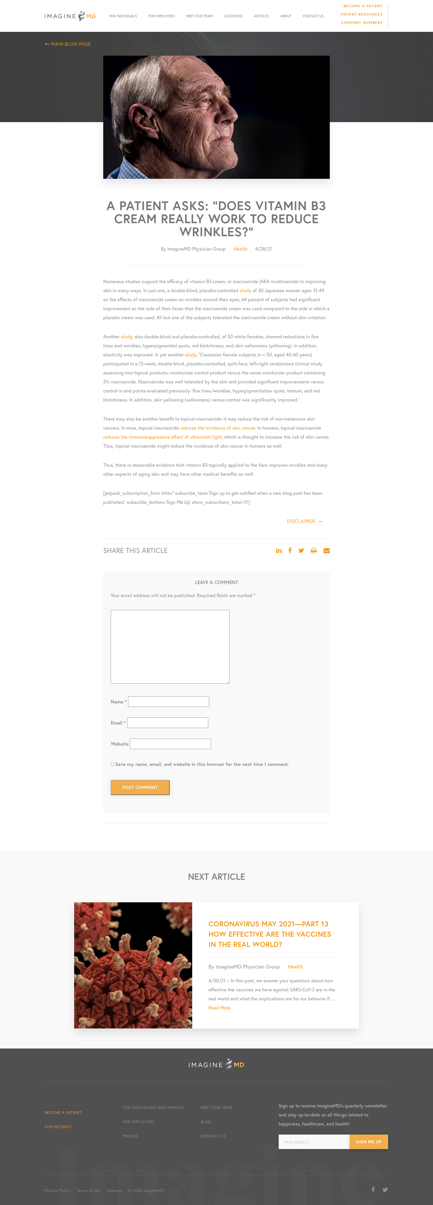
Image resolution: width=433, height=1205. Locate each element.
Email (118, 722)
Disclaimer (301, 521)
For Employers (161, 16)
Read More (219, 1007)
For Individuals (123, 16)
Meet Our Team (199, 16)
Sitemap (114, 1190)
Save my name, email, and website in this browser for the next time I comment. (202, 764)
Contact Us (313, 16)
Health (240, 249)
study (245, 290)
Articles (261, 16)
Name (119, 701)
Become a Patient (363, 6)
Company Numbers (362, 22)
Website (120, 744)
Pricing (131, 1136)
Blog (206, 1121)
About (285, 16)
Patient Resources (362, 14)
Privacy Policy (57, 1190)
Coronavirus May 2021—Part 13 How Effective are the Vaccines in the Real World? (269, 934)
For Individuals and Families (153, 1107)
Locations (233, 16)
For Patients (58, 1126)
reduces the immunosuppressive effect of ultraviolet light (162, 437)
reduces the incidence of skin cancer (217, 428)
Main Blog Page (70, 44)
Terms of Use (88, 1190)
